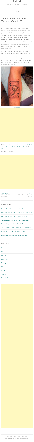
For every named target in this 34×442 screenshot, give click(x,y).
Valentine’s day (6, 278)
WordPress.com (24, 438)
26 (24, 146)
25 (21, 146)
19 (8, 146)
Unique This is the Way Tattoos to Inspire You (15, 220)
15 (31, 144)
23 (17, 146)
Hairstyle (4, 255)
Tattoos (10, 151)
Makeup (3, 263)
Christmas (4, 248)
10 (21, 144)
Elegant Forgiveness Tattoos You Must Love (14, 235)
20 (10, 146)
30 (2, 149)
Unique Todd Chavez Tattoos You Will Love (14, 209)
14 (29, 144)
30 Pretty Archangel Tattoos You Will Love (25, 195)
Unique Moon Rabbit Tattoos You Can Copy (14, 216)
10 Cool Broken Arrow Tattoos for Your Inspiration (16, 227)
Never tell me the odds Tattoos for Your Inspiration (16, 212)
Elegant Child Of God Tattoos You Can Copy (14, 231)
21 (12, 146)
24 (19, 146)
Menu (18, 11)
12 (25, 144)
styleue (17, 441)
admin (16, 24)
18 (6, 146)
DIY (2, 251)
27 (26, 146)
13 (27, 144)
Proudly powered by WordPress (17, 436)
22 (15, 146)
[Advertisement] (17, 125)
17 (4, 146)
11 (22, 144)
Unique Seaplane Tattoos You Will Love (13, 224)
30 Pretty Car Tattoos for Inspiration (7, 195)
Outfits (3, 270)
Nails (2, 266)
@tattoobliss (18, 107)
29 (30, 146)
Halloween (4, 259)
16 (2, 146)
